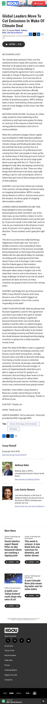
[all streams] (44, 701)
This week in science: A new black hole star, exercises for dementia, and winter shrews (32, 548)
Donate (40, 3)
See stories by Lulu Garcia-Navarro (30, 506)
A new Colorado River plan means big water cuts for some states (33, 585)
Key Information (10, 655)
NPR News (13, 429)
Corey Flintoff (14, 30)
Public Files (8, 660)
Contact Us (8, 680)
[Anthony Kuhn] (7, 468)
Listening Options (11, 670)
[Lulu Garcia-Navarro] (7, 493)
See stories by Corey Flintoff (14, 455)
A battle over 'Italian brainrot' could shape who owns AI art (13, 595)
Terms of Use (9, 650)
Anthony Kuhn (22, 465)
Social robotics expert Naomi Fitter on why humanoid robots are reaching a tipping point (13, 548)
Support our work (11, 675)
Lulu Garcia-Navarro (14, 32)
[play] (3, 701)
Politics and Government (12, 588)
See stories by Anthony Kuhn (27, 479)
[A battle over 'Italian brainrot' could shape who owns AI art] (13, 578)
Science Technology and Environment (23, 424)
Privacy (7, 665)
